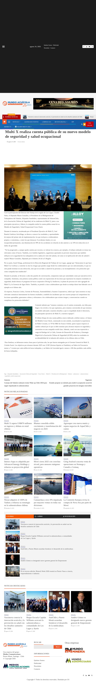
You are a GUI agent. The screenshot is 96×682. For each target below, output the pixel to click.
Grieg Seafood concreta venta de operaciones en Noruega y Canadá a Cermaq (77, 464)
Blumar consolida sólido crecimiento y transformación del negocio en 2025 (47, 426)
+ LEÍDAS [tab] (39, 516)
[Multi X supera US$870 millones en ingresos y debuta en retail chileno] (18, 407)
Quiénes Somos (48, 45)
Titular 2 (23, 546)
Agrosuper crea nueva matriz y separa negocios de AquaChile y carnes (77, 426)
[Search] (79, 122)
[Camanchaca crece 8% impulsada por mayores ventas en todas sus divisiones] (48, 484)
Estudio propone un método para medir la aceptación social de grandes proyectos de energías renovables (70, 383)
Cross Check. (41, 374)
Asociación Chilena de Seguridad (28, 374)
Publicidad (56, 45)
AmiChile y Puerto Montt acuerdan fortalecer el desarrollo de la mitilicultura (47, 549)
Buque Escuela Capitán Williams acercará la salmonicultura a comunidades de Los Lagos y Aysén (36, 623)
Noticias (23, 521)
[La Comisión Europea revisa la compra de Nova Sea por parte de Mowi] (78, 484)
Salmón (70, 374)
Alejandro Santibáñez (12, 374)
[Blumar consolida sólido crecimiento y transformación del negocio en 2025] (48, 407)
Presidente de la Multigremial (59, 374)
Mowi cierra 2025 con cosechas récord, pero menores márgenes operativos (47, 464)
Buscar (37, 642)
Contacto (52, 48)
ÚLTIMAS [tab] (11, 516)
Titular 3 (23, 568)
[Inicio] (4, 122)
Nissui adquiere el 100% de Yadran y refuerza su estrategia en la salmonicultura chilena (17, 503)
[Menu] (9, 121)
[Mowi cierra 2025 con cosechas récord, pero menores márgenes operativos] (48, 445)
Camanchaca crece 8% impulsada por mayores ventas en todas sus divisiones (48, 503)
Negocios (7, 127)
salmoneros (76, 374)
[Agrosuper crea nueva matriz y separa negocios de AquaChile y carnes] (78, 407)
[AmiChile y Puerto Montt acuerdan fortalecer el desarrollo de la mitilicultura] (13, 548)
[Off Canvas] (3, 46)
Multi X (48, 374)
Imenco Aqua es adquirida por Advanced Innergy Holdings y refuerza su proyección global (16, 464)
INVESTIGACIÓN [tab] (70, 516)
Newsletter (47, 48)
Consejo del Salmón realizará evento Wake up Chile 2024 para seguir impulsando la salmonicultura (25, 383)
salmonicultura (84, 374)
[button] (9, 121)
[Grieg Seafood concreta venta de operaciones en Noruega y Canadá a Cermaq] (78, 445)
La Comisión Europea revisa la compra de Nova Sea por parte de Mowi (77, 503)
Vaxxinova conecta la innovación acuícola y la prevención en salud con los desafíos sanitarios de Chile (55, 117)
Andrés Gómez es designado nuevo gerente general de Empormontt (44, 561)
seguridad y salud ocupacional (12, 376)
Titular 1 (23, 533)
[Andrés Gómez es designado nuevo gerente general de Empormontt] (13, 559)
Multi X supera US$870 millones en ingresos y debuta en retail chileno (18, 426)
